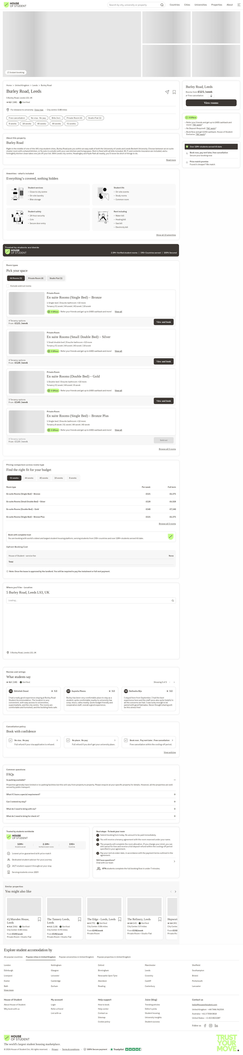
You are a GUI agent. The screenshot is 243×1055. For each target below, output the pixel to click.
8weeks (72, 478)
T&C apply (197, 125)
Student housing (152, 1013)
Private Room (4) (35, 278)
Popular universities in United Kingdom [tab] (76, 957)
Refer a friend (57, 1009)
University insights (153, 1017)
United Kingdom (22, 85)
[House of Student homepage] (15, 5)
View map (38, 109)
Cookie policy (104, 1021)
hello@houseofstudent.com (204, 1004)
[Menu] (239, 5)
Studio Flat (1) (56, 278)
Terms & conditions (70, 1049)
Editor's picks (151, 1009)
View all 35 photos (227, 72)
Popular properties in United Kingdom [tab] (114, 957)
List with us (56, 1013)
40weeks (44, 478)
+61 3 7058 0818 (209, 1013)
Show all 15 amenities (166, 235)
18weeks (58, 478)
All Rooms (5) (16, 278)
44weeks (29, 478)
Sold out (163, 440)
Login (53, 1004)
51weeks (14, 478)
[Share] (167, 92)
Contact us (103, 1013)
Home (9, 85)
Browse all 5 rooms (167, 523)
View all (118, 311)
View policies (170, 752)
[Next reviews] (174, 682)
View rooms (211, 102)
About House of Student (14, 1004)
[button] (72, 44)
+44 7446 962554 (216, 1009)
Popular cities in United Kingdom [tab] (41, 957)
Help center (103, 1009)
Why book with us (12, 1009)
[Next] (175, 891)
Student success (152, 1021)
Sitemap (101, 1017)
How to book (103, 1004)
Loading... (13, 600)
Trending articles (152, 1004)
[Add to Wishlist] (174, 92)
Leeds (35, 85)
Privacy (55, 1049)
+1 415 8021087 (213, 1018)
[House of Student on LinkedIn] (216, 1025)
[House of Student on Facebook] (205, 1025)
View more (9, 990)
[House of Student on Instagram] (210, 1025)
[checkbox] (91, 285)
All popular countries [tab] (13, 957)
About (230, 4)
